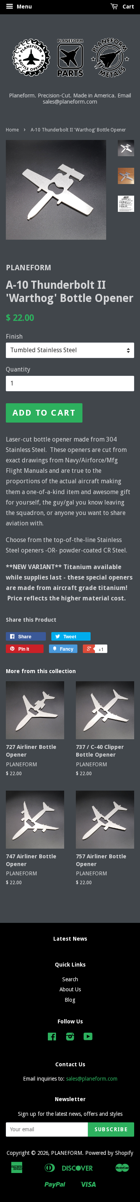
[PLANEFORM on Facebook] (51, 1038)
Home (12, 130)
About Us (70, 989)
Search (70, 979)
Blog (70, 1000)
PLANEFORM (66, 1153)
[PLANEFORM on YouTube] (88, 1038)
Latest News (70, 939)
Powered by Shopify (109, 1153)
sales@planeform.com (91, 1079)
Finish (14, 336)
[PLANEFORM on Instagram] (70, 1038)
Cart (127, 6)
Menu (23, 6)
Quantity (18, 369)
